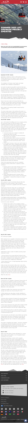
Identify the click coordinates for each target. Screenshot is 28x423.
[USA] (15, 411)
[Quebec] (7, 411)
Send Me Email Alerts (8, 390)
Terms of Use (3, 399)
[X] (15, 409)
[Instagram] (11, 409)
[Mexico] (23, 411)
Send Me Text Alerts (8, 392)
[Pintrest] (23, 409)
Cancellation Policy (5, 403)
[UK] (19, 411)
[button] (21, 2)
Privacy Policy (3, 401)
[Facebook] (7, 409)
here (9, 274)
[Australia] (11, 411)
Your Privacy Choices (7, 405)
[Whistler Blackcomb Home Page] (3, 411)
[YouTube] (19, 409)
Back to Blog (4, 44)
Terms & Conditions (5, 397)
